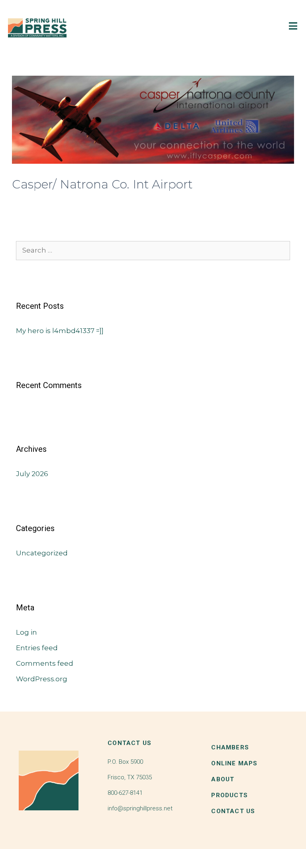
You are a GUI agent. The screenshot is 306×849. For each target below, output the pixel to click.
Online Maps (234, 763)
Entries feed (37, 648)
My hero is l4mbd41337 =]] (60, 331)
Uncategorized (42, 553)
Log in (26, 632)
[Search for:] (153, 250)
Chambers (230, 747)
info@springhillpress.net (140, 808)
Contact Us (233, 811)
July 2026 (32, 474)
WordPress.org (41, 679)
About (222, 779)
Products (229, 795)
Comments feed (44, 663)
